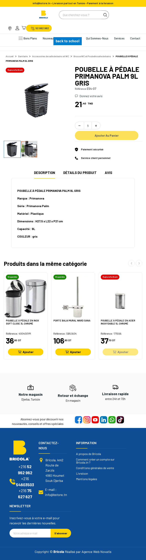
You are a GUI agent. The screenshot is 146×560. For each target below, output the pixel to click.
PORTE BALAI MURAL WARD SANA (71, 320)
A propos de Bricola (88, 453)
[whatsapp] (111, 419)
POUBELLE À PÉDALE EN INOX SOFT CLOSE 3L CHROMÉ (22, 322)
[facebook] (78, 419)
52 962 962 (42, 28)
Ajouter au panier (107, 135)
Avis (108, 173)
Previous (13, 100)
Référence (80, 88)
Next (62, 100)
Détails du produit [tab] (80, 173)
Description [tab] (44, 173)
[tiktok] (120, 419)
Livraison (82, 473)
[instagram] (86, 419)
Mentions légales (86, 479)
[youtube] (95, 419)
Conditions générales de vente (95, 467)
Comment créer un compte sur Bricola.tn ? (95, 461)
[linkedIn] (103, 419)
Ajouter (28, 352)
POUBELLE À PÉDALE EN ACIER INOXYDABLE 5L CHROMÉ (118, 322)
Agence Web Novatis (96, 552)
